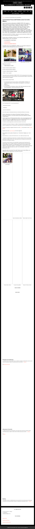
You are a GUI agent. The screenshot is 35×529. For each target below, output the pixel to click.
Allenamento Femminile (7, 429)
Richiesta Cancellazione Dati (7, 522)
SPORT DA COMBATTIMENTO (10, 43)
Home (3, 17)
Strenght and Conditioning (8, 359)
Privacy (20, 2)
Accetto (15, 2)
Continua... (28, 431)
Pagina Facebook (12, 130)
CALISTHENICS (7, 42)
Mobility (4, 498)
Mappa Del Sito (5, 518)
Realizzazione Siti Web (14, 527)
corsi (21, 127)
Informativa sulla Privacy (6, 520)
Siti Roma (19, 527)
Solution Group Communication (24, 527)
